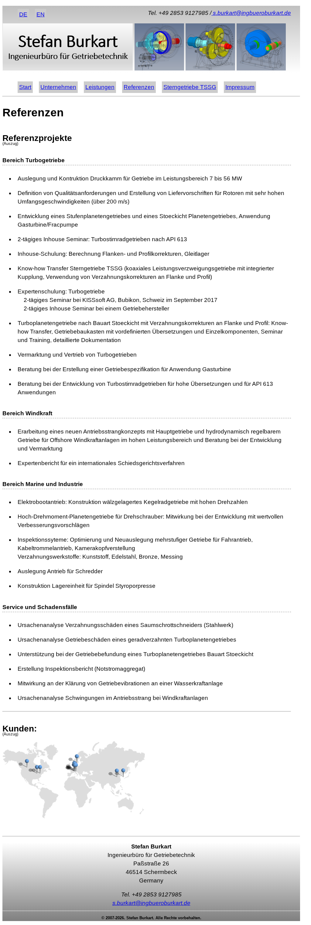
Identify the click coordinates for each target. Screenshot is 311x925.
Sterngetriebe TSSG (189, 87)
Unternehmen (58, 87)
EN (40, 14)
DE (23, 14)
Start (25, 87)
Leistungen (99, 87)
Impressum (240, 87)
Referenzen (139, 87)
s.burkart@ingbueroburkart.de (251, 13)
